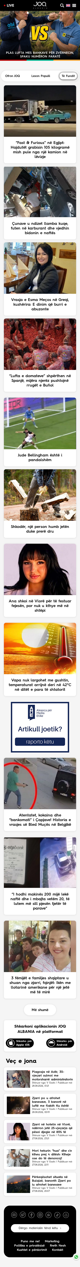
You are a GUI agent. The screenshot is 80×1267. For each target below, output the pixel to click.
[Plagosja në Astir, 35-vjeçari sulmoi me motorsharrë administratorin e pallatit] (18, 1079)
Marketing (52, 1241)
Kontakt (57, 1250)
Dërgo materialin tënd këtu (38, 1228)
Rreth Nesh (58, 1245)
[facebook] (31, 1214)
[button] (24, 13)
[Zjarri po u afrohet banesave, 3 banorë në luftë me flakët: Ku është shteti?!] (18, 1105)
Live (10, 5)
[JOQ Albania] (40, 6)
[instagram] (40, 1214)
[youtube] (14, 1214)
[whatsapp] (48, 1214)
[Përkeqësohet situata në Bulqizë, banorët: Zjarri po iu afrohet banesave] (18, 1184)
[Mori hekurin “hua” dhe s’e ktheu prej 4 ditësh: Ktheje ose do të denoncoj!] (18, 1158)
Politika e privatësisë (29, 1245)
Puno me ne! (30, 1241)
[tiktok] (57, 1214)
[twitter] (22, 1214)
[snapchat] (66, 1214)
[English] (68, 5)
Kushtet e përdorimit (32, 1250)
